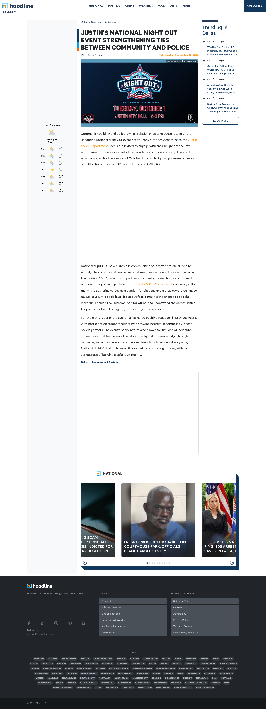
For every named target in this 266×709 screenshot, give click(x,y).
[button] (85, 562)
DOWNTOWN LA (208, 664)
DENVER (164, 664)
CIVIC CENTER (91, 664)
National (96, 5)
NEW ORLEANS (69, 678)
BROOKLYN (228, 659)
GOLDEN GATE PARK (165, 668)
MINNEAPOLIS (226, 673)
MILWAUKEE (209, 673)
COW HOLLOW (138, 664)
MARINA (156, 673)
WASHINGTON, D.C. (182, 688)
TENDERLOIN (112, 688)
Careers (177, 607)
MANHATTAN (143, 673)
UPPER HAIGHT (163, 688)
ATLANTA (166, 659)
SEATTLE (216, 683)
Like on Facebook (111, 614)
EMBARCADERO (84, 668)
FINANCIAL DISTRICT (118, 668)
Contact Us (108, 633)
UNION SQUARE (145, 688)
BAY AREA (134, 659)
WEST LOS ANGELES (205, 688)
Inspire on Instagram (113, 626)
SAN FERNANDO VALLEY (196, 683)
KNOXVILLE (57, 673)
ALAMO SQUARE (150, 659)
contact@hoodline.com (40, 634)
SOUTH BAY (39, 659)
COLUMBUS (122, 664)
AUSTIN (178, 659)
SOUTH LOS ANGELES (63, 688)
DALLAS (152, 664)
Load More (220, 120)
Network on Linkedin (113, 620)
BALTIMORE (191, 659)
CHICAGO (61, 664)
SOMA (226, 683)
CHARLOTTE (47, 664)
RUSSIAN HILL (107, 683)
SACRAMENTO (124, 683)
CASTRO (34, 664)
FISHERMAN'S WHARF (142, 668)
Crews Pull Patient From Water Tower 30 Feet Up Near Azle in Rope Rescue (221, 70)
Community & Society (103, 22)
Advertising (179, 614)
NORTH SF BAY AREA (103, 659)
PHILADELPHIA (172, 678)
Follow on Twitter (111, 607)
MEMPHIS (168, 673)
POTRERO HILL (45, 683)
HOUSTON (231, 668)
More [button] (186, 5)
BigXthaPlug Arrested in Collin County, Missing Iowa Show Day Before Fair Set (222, 108)
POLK (214, 678)
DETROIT (177, 664)
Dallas (84, 22)
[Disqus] (140, 412)
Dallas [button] (7, 12)
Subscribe (254, 5)
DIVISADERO (190, 664)
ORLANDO (156, 678)
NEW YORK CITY (87, 678)
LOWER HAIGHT (125, 673)
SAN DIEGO (176, 683)
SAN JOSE (52, 659)
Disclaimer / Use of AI (185, 633)
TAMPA (98, 688)
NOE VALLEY (104, 678)
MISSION (40, 678)
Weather (146, 5)
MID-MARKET (194, 673)
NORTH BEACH (121, 678)
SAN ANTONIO (160, 683)
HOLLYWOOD (203, 668)
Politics (114, 5)
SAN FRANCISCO (69, 659)
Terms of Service (182, 626)
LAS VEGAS (72, 673)
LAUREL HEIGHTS (89, 673)
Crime (129, 5)
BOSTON (204, 659)
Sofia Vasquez (94, 55)
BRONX (216, 659)
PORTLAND (226, 678)
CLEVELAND (107, 664)
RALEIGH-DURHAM (88, 683)
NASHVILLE (53, 678)
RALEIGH (72, 683)
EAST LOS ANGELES (52, 668)
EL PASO (69, 668)
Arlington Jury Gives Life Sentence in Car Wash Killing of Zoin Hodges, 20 (221, 89)
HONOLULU (218, 668)
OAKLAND (85, 659)
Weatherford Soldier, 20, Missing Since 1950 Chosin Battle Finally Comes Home (222, 51)
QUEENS (59, 683)
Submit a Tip (180, 601)
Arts (173, 5)
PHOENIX (187, 678)
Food (161, 5)
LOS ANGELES (107, 673)
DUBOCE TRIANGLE (228, 664)
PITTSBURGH (202, 678)
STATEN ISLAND (84, 688)
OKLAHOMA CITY (140, 678)
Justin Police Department (154, 284)
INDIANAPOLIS (41, 673)
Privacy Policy (181, 620)
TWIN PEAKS (128, 688)
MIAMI (180, 673)
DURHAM (35, 668)
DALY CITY (121, 659)
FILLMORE (100, 668)
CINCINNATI (75, 664)
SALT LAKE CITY (142, 683)
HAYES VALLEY (186, 668)
